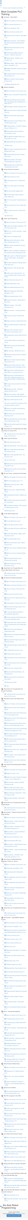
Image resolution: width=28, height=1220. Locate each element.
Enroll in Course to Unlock (14, 1215)
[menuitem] (1, 3)
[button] (1, 1)
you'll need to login (20, 1213)
